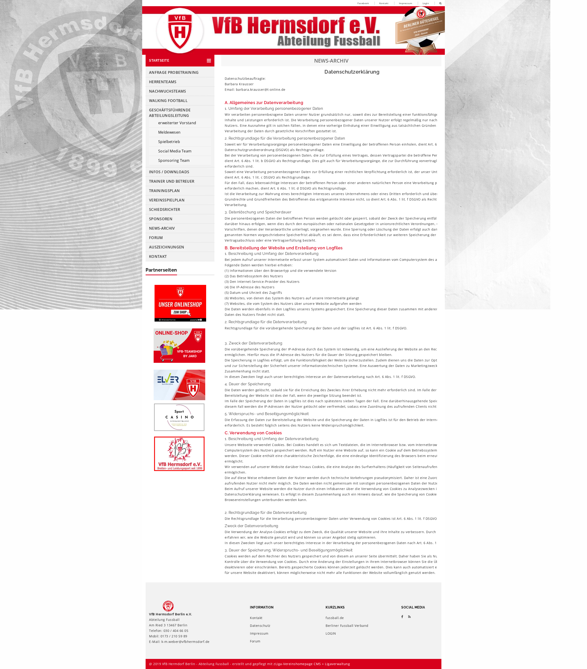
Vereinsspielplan (167, 200)
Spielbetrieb (169, 141)
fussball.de (335, 618)
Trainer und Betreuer (171, 181)
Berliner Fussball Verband (347, 625)
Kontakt (384, 3)
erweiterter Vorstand (177, 122)
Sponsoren (160, 218)
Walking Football (168, 100)
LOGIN (331, 633)
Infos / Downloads (169, 171)
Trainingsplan (164, 190)
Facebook (363, 3)
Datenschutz (260, 625)
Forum (156, 237)
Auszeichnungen (166, 247)
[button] (180, 60)
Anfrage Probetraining (174, 72)
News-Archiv (162, 228)
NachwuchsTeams (167, 91)
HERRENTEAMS (163, 81)
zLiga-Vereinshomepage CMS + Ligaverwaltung (312, 664)
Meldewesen (169, 132)
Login (426, 3)
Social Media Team (174, 151)
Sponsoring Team (174, 160)
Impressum (405, 3)
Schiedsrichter (164, 209)
